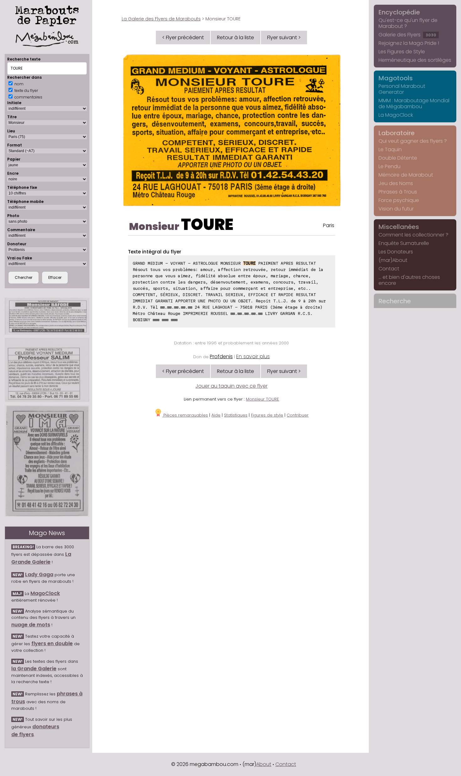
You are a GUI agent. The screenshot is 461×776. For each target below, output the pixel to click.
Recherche (395, 301)
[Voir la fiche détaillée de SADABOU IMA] (47, 461)
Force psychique (399, 200)
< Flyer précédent (183, 37)
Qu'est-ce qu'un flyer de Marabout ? (408, 23)
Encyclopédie (399, 12)
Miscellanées (399, 226)
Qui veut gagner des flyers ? (413, 141)
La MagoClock (396, 115)
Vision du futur (396, 208)
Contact (389, 268)
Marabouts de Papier (47, 15)
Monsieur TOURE (262, 399)
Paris (328, 225)
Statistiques (235, 415)
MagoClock (45, 593)
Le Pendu (389, 166)
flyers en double (52, 643)
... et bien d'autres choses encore (409, 280)
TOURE (207, 224)
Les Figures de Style (402, 51)
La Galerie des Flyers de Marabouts (161, 19)
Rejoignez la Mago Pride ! (409, 43)
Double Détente (398, 158)
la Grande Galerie (33, 668)
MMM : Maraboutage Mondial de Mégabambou (414, 103)
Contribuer (298, 415)
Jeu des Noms (396, 183)
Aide (215, 415)
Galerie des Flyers (407, 34)
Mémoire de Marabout (406, 174)
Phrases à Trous (398, 191)
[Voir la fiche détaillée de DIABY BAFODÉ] (47, 316)
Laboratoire (397, 133)
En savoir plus (253, 356)
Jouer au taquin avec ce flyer (231, 386)
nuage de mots (30, 624)
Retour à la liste (235, 37)
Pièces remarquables (185, 415)
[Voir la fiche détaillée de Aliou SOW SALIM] (47, 370)
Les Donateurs (396, 251)
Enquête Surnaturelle (404, 243)
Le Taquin (390, 149)
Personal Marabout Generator (402, 89)
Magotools (396, 78)
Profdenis (221, 356)
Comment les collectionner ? (413, 234)
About (263, 764)
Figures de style (267, 415)
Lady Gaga (39, 574)
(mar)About (393, 260)
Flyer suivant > (284, 37)
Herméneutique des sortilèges (415, 60)
